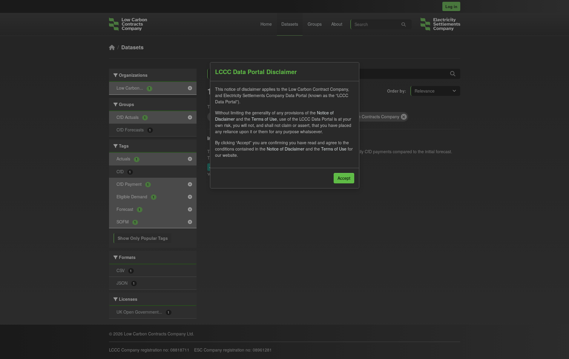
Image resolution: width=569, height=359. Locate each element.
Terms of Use (264, 119)
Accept (344, 178)
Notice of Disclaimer (285, 149)
